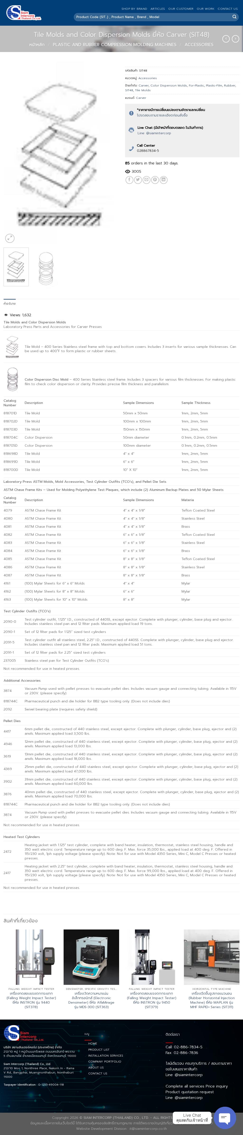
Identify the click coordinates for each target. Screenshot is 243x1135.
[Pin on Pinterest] (155, 180)
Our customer (180, 8)
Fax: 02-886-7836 (182, 1053)
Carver (144, 85)
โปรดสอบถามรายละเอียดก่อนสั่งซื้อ (162, 115)
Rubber (229, 85)
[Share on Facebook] (129, 180)
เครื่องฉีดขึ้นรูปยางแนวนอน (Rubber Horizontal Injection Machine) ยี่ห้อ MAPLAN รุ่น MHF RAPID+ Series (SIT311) (212, 1000)
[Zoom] (9, 238)
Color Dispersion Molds (168, 85)
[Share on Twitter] (138, 180)
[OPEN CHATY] (225, 1118)
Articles (157, 8)
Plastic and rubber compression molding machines (115, 44)
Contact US (228, 8)
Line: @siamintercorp (154, 133)
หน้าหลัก (37, 44)
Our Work (205, 8)
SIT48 (129, 90)
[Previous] (12, 152)
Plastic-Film (214, 85)
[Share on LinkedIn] (164, 180)
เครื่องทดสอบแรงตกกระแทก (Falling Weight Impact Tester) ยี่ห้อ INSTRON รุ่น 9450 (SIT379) (151, 1000)
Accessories (199, 44)
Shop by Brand (134, 8)
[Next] (109, 152)
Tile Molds (143, 90)
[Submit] (234, 17)
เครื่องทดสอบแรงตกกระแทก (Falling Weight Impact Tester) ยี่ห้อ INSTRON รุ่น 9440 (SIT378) (31, 1000)
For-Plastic (196, 85)
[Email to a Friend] (146, 180)
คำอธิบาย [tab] (10, 303)
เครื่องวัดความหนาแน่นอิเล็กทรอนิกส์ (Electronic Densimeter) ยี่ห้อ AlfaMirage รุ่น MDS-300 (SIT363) (91, 1000)
